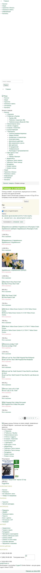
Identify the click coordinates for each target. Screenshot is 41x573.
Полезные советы (7, 9)
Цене (21, 222)
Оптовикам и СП (7, 520)
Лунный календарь (8, 504)
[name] (20, 226)
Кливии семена (11, 166)
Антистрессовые (14, 139)
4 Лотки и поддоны (12, 126)
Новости (5, 516)
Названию (16, 222)
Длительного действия (16, 141)
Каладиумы (10, 164)
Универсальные (14, 149)
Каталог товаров (8, 183)
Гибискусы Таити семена (14, 160)
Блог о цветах (6, 518)
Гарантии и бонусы (8, 7)
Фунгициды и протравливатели (18, 150)
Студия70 (19, 565)
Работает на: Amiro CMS (33, 571)
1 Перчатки (10, 114)
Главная (6, 1)
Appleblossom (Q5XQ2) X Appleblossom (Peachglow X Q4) (20, 228)
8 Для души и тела (12, 152)
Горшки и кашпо (7, 530)
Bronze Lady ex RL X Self (9, 390)
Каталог (4, 4)
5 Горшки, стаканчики (13, 127)
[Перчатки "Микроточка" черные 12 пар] (10, 469)
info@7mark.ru (4, 563)
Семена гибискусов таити (10, 535)
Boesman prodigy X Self (9, 346)
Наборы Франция (14, 156)
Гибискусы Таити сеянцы (14, 162)
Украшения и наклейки (9, 543)
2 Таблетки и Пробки (13, 116)
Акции (4, 6)
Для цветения (13, 145)
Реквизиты (5, 492)
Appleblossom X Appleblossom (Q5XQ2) (14, 270)
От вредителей (13, 147)
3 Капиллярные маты (13, 124)
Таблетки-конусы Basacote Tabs (19, 122)
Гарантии (7, 101)
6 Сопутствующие (12, 129)
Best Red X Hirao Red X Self (10, 284)
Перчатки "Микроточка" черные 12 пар (14, 479)
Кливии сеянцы (11, 168)
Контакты (5, 13)
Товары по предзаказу (9, 495)
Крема (11, 154)
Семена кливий (7, 537)
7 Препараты (11, 131)
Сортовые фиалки (8, 541)
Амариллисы (11, 158)
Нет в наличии (6, 236)
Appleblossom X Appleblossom (11, 242)
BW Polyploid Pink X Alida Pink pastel (13, 404)
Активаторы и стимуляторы (17, 137)
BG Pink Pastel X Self (8, 297)
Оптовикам (7, 105)
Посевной (5, 521)
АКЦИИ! (4, 512)
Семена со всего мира (9, 539)
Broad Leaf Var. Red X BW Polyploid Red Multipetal (17, 359)
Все (3, 216)
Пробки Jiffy (12, 118)
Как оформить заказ (8, 493)
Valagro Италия (14, 135)
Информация (6, 11)
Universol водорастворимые (17, 133)
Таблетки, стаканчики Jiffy (17, 120)
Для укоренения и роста (16, 143)
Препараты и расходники (10, 534)
